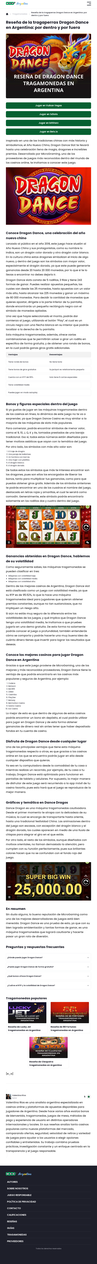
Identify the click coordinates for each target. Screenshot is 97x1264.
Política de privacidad (21, 1201)
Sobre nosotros (17, 1188)
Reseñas (12, 1221)
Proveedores (15, 1241)
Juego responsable (19, 1195)
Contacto (14, 1208)
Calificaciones (16, 1214)
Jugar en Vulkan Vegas (48, 105)
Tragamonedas (17, 1234)
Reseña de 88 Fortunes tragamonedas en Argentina (67, 1028)
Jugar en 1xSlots (48, 114)
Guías (10, 1228)
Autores (12, 1181)
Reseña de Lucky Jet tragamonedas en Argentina (24, 1028)
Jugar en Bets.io (48, 131)
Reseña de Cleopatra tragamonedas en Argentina (45, 1063)
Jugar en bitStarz (48, 123)
